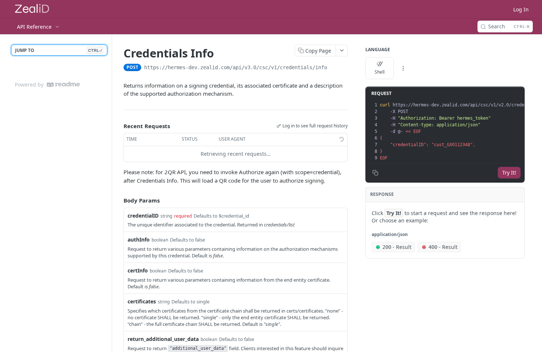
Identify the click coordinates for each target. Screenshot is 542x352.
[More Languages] (403, 68)
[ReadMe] (63, 84)
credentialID (143, 215)
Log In (521, 9)
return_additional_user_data (163, 338)
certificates (142, 301)
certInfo (138, 270)
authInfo (139, 239)
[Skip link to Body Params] (118, 200)
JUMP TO (58, 50)
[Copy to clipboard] (334, 68)
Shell (380, 72)
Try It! (509, 172)
